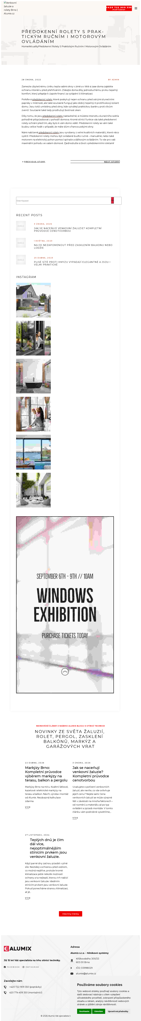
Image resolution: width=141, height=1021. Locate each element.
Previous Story (34, 162)
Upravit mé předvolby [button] (118, 1011)
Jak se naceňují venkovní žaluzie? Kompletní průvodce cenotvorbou (68, 229)
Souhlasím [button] (84, 1011)
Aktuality (33, 46)
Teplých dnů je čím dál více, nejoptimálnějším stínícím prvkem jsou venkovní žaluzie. (48, 848)
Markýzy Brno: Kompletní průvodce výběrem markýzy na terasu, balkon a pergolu (46, 774)
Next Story (111, 162)
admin (115, 80)
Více (28, 807)
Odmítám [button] (98, 1011)
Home (25, 46)
